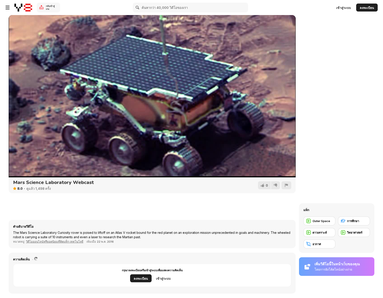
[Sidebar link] (7, 7)
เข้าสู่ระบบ (343, 8)
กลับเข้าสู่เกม (50, 7)
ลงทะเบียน (367, 8)
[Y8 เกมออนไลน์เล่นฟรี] (23, 8)
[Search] (138, 7)
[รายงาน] (286, 185)
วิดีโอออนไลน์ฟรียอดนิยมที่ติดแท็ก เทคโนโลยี (54, 241)
